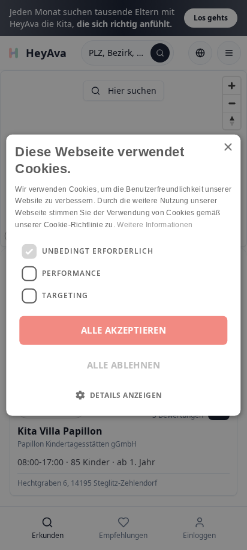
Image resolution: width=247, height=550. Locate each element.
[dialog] (123, 275)
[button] (123, 395)
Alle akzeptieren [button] (123, 330)
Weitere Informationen (154, 225)
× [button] (227, 146)
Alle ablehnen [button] (123, 365)
